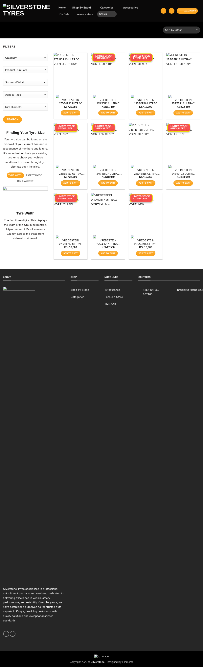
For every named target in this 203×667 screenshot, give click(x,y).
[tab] (15, 175)
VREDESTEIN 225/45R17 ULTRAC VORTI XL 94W (108, 242)
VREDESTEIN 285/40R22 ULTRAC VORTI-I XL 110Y (108, 102)
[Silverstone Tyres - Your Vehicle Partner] (26, 11)
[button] (163, 11)
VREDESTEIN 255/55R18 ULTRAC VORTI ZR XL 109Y (183, 102)
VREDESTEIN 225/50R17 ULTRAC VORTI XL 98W (70, 242)
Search (13, 119)
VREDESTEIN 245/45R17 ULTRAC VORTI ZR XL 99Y (108, 172)
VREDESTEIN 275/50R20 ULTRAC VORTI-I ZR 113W (70, 102)
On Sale (64, 14)
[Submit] (113, 14)
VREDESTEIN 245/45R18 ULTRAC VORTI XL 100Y (145, 172)
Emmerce (127, 661)
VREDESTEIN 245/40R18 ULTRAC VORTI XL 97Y (183, 172)
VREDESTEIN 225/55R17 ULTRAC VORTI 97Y (70, 172)
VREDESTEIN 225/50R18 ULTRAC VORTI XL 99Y (145, 102)
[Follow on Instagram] (12, 634)
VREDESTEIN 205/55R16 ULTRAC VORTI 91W (145, 242)
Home (62, 7)
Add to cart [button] (70, 113)
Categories (106, 7)
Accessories (130, 7)
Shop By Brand (81, 7)
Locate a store (84, 14)
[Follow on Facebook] (6, 634)
